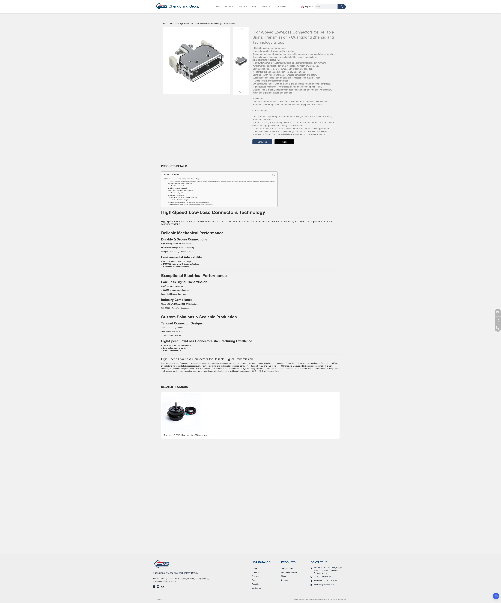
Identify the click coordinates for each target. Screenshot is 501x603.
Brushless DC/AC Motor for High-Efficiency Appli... (187, 435)
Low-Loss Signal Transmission (180, 193)
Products (229, 6)
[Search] (342, 6)
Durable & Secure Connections (180, 186)
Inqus (284, 141)
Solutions (242, 6)
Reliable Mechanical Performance (180, 183)
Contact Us (281, 6)
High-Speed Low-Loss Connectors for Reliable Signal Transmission (192, 204)
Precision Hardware (289, 572)
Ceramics (285, 580)
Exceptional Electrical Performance (180, 190)
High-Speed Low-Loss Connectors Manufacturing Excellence (190, 202)
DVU (345, 599)
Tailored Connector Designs (180, 200)
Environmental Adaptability (179, 188)
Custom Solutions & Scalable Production (182, 197)
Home (217, 6)
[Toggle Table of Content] (272, 175)
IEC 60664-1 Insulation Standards (175, 308)
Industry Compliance (177, 195)
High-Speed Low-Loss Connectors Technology (181, 178)
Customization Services (171, 335)
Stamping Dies (287, 568)
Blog (254, 6)
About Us (266, 6)
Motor (283, 576)
